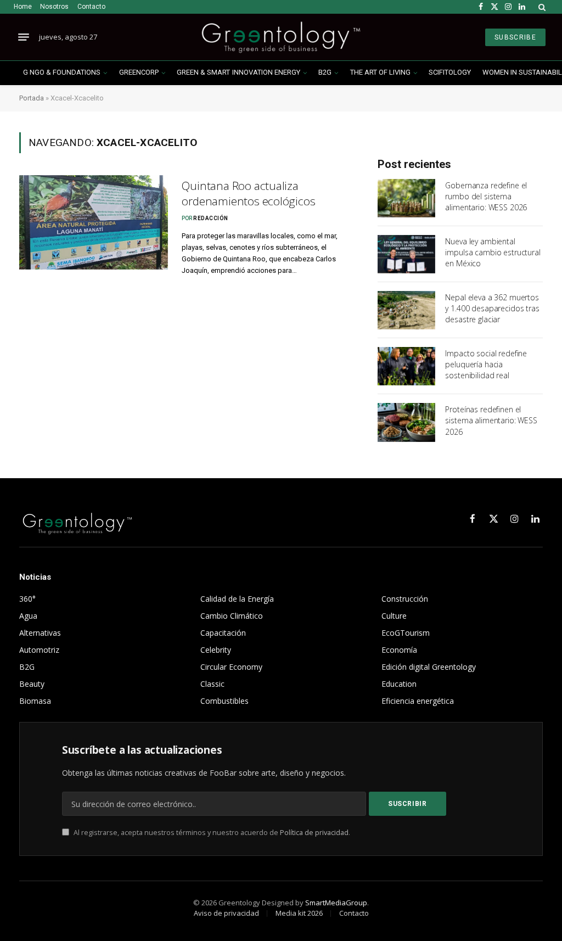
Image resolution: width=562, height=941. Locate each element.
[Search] (541, 7)
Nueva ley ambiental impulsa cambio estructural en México (492, 252)
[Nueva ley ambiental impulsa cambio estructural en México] (406, 254)
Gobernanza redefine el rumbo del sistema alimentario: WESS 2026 (486, 196)
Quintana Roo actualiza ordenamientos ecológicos (248, 193)
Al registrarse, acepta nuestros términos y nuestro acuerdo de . (211, 832)
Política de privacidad (314, 832)
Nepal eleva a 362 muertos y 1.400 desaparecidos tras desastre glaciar (492, 308)
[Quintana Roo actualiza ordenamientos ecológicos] (93, 222)
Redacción (210, 218)
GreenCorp (139, 72)
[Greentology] (280, 37)
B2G (324, 72)
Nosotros (54, 6)
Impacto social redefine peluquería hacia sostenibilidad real (486, 364)
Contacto (91, 6)
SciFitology (450, 72)
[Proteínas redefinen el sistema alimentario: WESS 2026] (406, 422)
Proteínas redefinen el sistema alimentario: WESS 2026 (491, 420)
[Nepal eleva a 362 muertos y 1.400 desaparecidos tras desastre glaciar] (406, 310)
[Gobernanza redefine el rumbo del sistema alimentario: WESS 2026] (406, 198)
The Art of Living (380, 72)
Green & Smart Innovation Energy (238, 72)
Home (23, 6)
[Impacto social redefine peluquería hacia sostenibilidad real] (406, 366)
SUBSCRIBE (515, 37)
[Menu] (23, 37)
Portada (31, 98)
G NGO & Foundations (61, 72)
